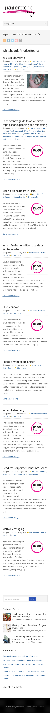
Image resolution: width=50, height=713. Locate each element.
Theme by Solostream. (35, 707)
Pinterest (16, 40)
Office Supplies (24, 64)
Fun (33, 194)
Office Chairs (35, 128)
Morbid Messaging (13, 529)
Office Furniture (30, 131)
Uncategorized (27, 67)
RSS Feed (4, 40)
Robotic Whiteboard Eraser (19, 362)
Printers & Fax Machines (33, 134)
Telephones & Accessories (13, 136)
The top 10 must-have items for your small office (29, 626)
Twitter (12, 40)
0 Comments (21, 69)
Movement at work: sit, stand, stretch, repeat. (20, 656)
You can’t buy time (14, 58)
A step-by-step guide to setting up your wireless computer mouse (28, 638)
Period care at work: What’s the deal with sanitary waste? (24, 671)
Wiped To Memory (13, 410)
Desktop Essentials (39, 471)
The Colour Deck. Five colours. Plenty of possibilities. (23, 660)
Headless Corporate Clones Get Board (25, 468)
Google (20, 40)
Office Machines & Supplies (13, 134)
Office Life (14, 64)
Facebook (8, 40)
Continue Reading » (11, 109)
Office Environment (15, 131)
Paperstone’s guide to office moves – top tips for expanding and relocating (25, 123)
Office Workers (37, 64)
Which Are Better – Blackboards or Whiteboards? (23, 247)
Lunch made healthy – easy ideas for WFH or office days (29, 615)
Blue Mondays (11, 307)
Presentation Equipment (12, 67)
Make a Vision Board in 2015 (19, 191)
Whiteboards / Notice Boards (14, 197)
